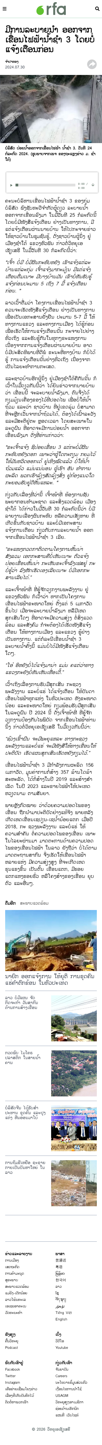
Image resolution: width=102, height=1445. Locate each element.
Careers (61, 1376)
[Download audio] (93, 184)
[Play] (12, 185)
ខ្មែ (57, 1293)
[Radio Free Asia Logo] (51, 8)
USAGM (61, 1396)
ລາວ (58, 1287)
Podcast (11, 1348)
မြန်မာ (60, 1274)
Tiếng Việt (63, 1313)
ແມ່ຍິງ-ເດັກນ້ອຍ (16, 1293)
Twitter (10, 1376)
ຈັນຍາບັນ (61, 1370)
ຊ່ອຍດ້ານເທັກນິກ (67, 1409)
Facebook (12, 1370)
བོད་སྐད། (60, 1300)
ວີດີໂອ (59, 1341)
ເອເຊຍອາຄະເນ (15, 1306)
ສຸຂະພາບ (11, 1280)
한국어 (60, 1280)
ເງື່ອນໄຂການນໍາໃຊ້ (68, 1389)
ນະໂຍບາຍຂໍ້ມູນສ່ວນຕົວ (71, 1383)
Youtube (61, 1348)
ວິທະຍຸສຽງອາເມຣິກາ (69, 1402)
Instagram (12, 1383)
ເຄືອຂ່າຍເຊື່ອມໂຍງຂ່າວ (21, 1389)
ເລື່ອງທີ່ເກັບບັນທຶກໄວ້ (19, 1396)
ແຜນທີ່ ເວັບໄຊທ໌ (67, 1415)
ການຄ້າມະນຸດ (14, 1274)
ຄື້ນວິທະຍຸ (11, 1341)
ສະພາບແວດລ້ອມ (17, 1287)
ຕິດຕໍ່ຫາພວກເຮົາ (16, 1402)
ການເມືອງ (12, 1260)
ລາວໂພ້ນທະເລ (15, 1300)
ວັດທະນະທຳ (13, 1313)
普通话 (60, 1260)
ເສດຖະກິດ (12, 1267)
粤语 (59, 1267)
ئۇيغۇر (60, 1306)
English (61, 1319)
